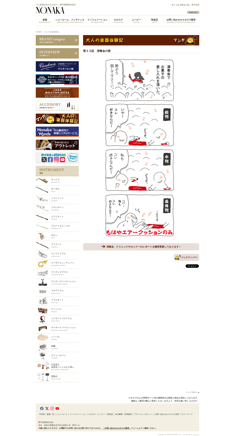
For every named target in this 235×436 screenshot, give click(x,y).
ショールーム (62, 414)
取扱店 (110, 414)
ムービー (101, 414)
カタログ (92, 414)
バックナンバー (189, 257)
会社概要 (118, 414)
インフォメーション (78, 414)
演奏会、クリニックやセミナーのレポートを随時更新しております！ (143, 246)
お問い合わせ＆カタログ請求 (181, 21)
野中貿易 (75, 9)
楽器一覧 (50, 414)
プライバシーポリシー (143, 414)
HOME (38, 32)
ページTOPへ (192, 392)
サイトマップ (187, 414)
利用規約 (128, 414)
